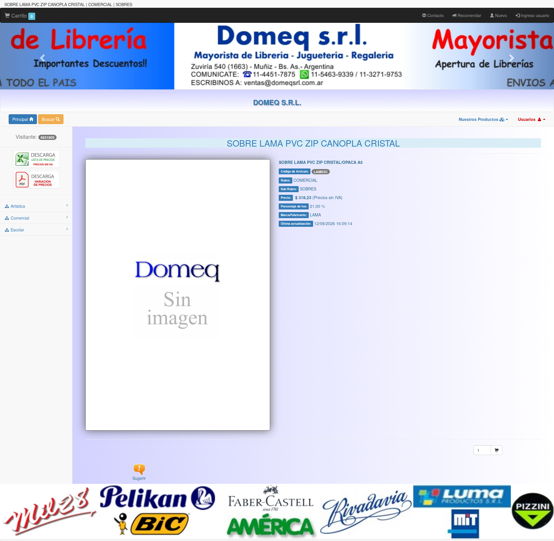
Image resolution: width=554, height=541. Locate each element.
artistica (17, 206)
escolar (17, 230)
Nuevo (500, 15)
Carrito (21, 15)
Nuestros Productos (479, 119)
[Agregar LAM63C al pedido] (496, 450)
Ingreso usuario (534, 15)
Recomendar (468, 15)
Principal (20, 119)
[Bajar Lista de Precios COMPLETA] (36, 159)
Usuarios (527, 119)
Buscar (49, 119)
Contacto (435, 15)
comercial (19, 218)
